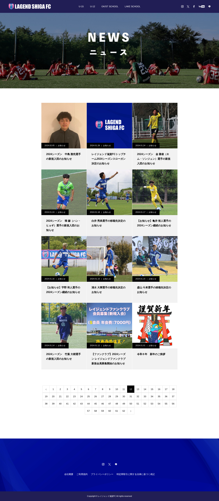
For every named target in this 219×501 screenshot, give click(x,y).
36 (166, 396)
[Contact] (209, 6)
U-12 (92, 6)
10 (116, 389)
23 (74, 396)
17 (166, 389)
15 (152, 389)
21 (60, 396)
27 (102, 396)
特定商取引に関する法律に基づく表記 (136, 474)
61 (116, 411)
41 (67, 403)
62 (123, 411)
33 (145, 396)
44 (88, 403)
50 (131, 403)
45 (95, 403)
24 (81, 396)
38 (46, 403)
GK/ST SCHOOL (109, 6)
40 (60, 403)
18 (173, 389)
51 (138, 403)
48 (116, 403)
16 (159, 389)
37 (173, 396)
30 (123, 396)
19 (46, 396)
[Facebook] (193, 6)
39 (53, 403)
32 (138, 396)
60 (109, 411)
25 (88, 396)
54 (159, 403)
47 (109, 403)
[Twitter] (188, 6)
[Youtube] (201, 6)
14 (145, 389)
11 (123, 389)
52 (145, 403)
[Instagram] (182, 6)
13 (138, 389)
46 (102, 403)
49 (123, 403)
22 (67, 396)
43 (81, 403)
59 (102, 411)
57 (88, 411)
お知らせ (61, 145)
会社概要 (68, 474)
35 (159, 396)
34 (152, 396)
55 (166, 403)
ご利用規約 (82, 474)
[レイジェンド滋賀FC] (29, 6)
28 (109, 396)
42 (74, 403)
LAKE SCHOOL (132, 6)
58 (95, 411)
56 (173, 403)
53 (152, 403)
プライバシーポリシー (102, 474)
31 (131, 396)
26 (95, 396)
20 (53, 396)
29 (116, 396)
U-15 (81, 6)
